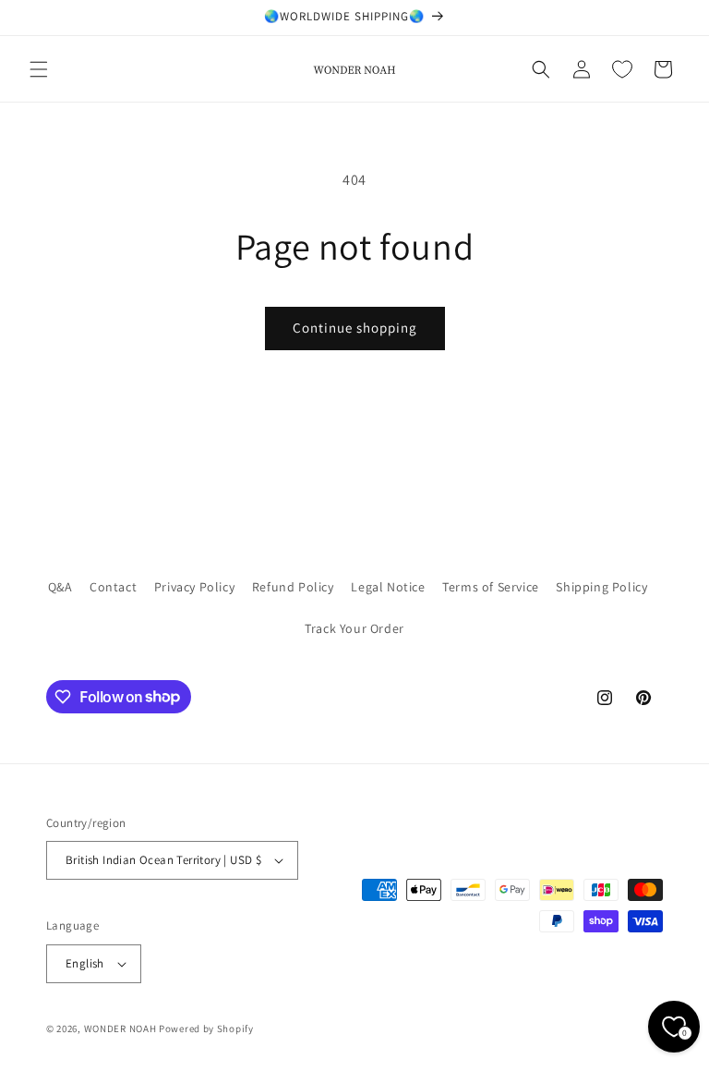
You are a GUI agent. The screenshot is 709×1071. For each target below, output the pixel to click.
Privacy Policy (194, 586)
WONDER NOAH (120, 1028)
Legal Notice (388, 586)
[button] (38, 69)
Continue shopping (355, 327)
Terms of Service (490, 586)
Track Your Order (354, 628)
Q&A (60, 586)
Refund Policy (293, 586)
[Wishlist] (622, 69)
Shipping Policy (601, 586)
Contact (113, 586)
